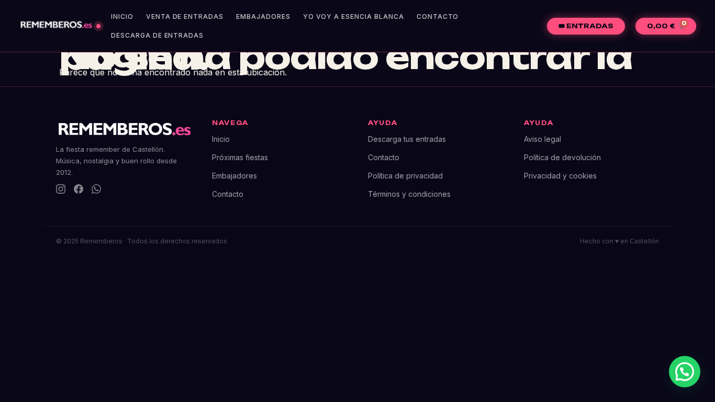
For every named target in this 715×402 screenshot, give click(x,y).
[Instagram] (60, 189)
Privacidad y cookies (560, 175)
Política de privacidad (405, 175)
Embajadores (263, 16)
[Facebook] (78, 189)
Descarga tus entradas (407, 139)
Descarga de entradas (157, 35)
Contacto (438, 16)
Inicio (122, 16)
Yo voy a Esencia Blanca (353, 16)
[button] (684, 371)
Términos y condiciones (409, 193)
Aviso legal (542, 139)
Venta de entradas (185, 16)
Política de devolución (562, 157)
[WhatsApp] (96, 189)
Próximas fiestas (240, 157)
